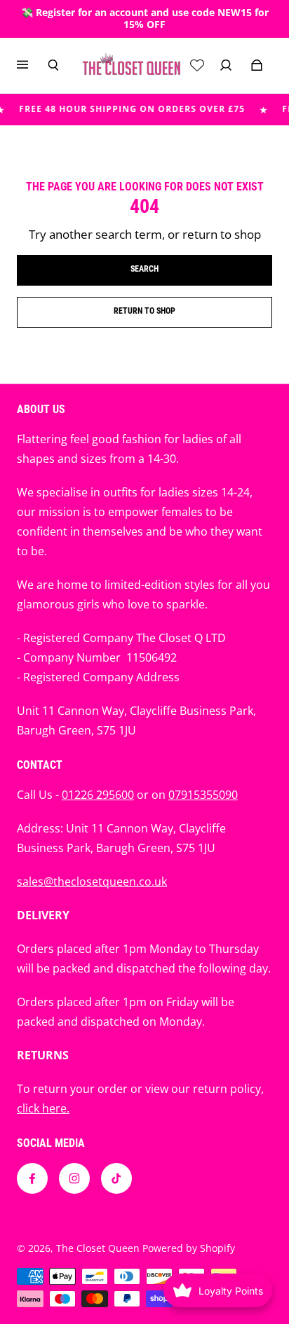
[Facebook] (32, 1178)
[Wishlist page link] (197, 65)
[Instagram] (74, 1178)
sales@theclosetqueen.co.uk (92, 881)
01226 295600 (98, 794)
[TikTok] (116, 1178)
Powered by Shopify (188, 1248)
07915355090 (203, 794)
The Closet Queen (98, 1248)
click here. (43, 1108)
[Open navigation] (32, 65)
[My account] (225, 65)
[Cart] (256, 65)
